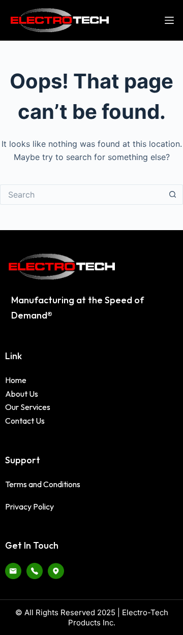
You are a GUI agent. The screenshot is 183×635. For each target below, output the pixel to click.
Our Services (27, 407)
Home (15, 380)
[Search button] (173, 194)
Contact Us (25, 421)
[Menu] (169, 20)
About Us (21, 394)
